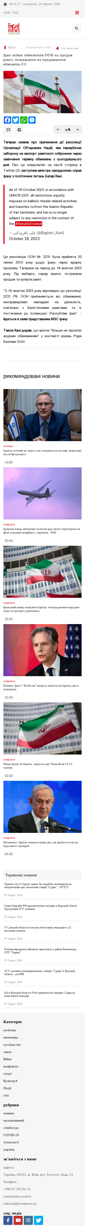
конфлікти (10, 1066)
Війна (7, 1059)
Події (7, 1088)
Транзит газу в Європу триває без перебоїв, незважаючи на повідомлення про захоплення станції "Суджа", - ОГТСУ (37, 885)
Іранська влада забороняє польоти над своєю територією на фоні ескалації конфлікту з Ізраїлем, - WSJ (41, 530)
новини (8, 1113)
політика (9, 1030)
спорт (7, 1073)
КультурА (10, 1081)
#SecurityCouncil (28, 224)
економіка (10, 1037)
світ (6, 1095)
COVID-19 (11, 1135)
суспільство (12, 1044)
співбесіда (11, 1128)
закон (7, 1052)
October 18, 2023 (24, 239)
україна (9, 1149)
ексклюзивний (13, 1120)
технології (11, 1142)
